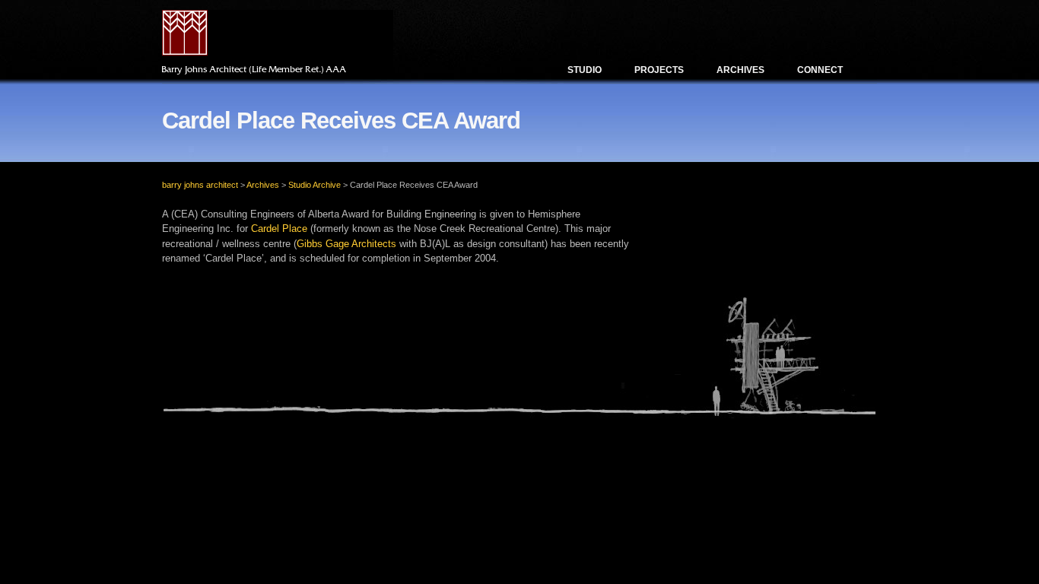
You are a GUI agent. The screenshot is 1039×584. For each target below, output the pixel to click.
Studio (584, 70)
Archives (740, 70)
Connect (820, 70)
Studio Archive (314, 184)
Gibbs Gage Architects (346, 243)
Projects (659, 70)
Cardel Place (279, 228)
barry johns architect (200, 184)
